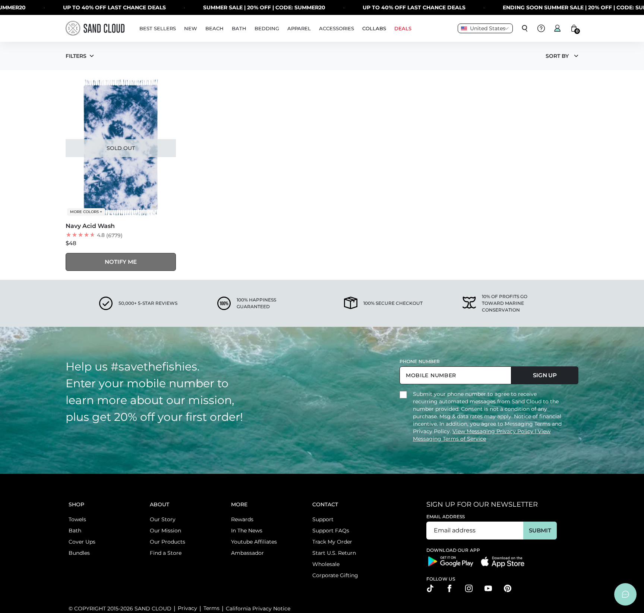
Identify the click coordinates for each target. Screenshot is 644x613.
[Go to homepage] (95, 28)
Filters (76, 56)
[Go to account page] (557, 28)
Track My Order (332, 541)
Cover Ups (82, 541)
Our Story (163, 519)
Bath (75, 530)
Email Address (445, 516)
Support (323, 519)
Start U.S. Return (334, 553)
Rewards (242, 519)
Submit (540, 530)
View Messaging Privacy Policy (493, 431)
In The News (246, 530)
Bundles (79, 553)
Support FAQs (330, 530)
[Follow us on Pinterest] (507, 588)
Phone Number (420, 361)
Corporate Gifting (335, 575)
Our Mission (165, 530)
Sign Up (545, 375)
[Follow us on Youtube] (488, 588)
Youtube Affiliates (254, 541)
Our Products (167, 541)
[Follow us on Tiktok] (430, 588)
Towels (77, 519)
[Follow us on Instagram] (469, 588)
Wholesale (326, 564)
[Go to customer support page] (541, 28)
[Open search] (524, 28)
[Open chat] (625, 594)
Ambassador (247, 553)
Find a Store (165, 553)
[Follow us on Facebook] (449, 588)
